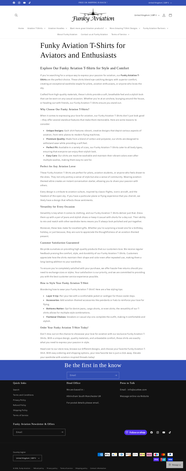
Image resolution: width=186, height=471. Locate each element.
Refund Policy (19, 405)
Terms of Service (20, 415)
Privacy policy (52, 468)
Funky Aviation (24, 468)
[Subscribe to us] (116, 375)
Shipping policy (81, 468)
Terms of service (66, 468)
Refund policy (39, 468)
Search (16, 389)
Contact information (98, 468)
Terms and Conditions (23, 395)
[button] (16, 15)
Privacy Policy (19, 400)
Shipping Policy (20, 410)
